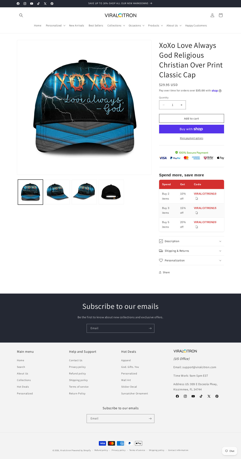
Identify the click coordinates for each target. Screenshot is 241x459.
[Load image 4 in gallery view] (111, 192)
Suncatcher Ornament (134, 393)
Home (20, 360)
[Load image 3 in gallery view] (84, 192)
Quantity (164, 97)
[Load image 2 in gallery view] (57, 192)
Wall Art (126, 380)
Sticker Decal (129, 386)
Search (21, 367)
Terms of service (79, 386)
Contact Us (75, 360)
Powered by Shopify (81, 450)
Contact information (178, 450)
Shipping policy (78, 380)
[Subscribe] (150, 328)
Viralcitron (65, 450)
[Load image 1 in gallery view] (30, 192)
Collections (24, 380)
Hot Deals (23, 386)
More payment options (191, 138)
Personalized (25, 393)
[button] (21, 15)
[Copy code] (196, 199)
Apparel (126, 360)
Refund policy (77, 373)
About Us (22, 373)
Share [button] (166, 272)
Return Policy (77, 393)
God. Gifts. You (130, 367)
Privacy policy (77, 367)
